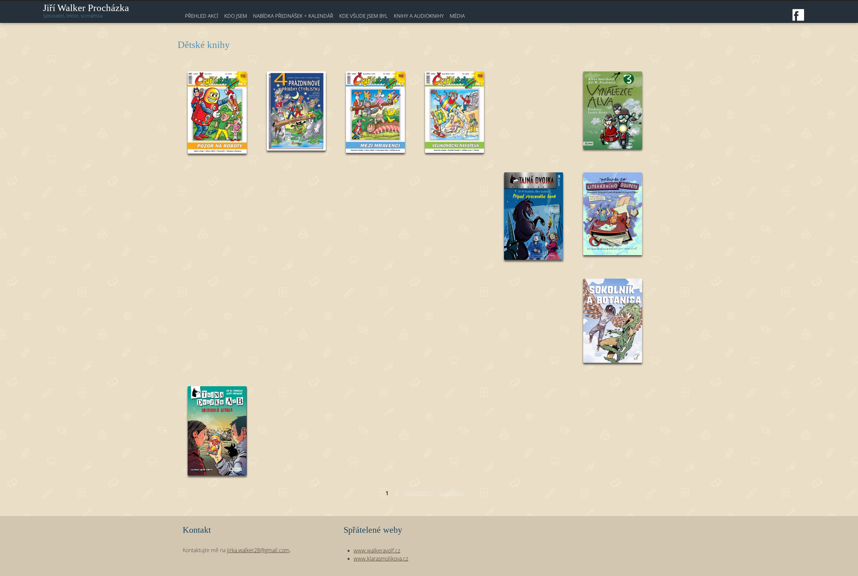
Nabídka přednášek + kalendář (293, 15)
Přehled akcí (201, 15)
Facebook (798, 15)
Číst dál (217, 116)
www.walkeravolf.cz (377, 550)
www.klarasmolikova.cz (381, 558)
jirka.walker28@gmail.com (258, 550)
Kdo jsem (235, 15)
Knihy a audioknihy (419, 15)
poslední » (452, 493)
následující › (419, 493)
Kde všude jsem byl (363, 15)
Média (457, 15)
